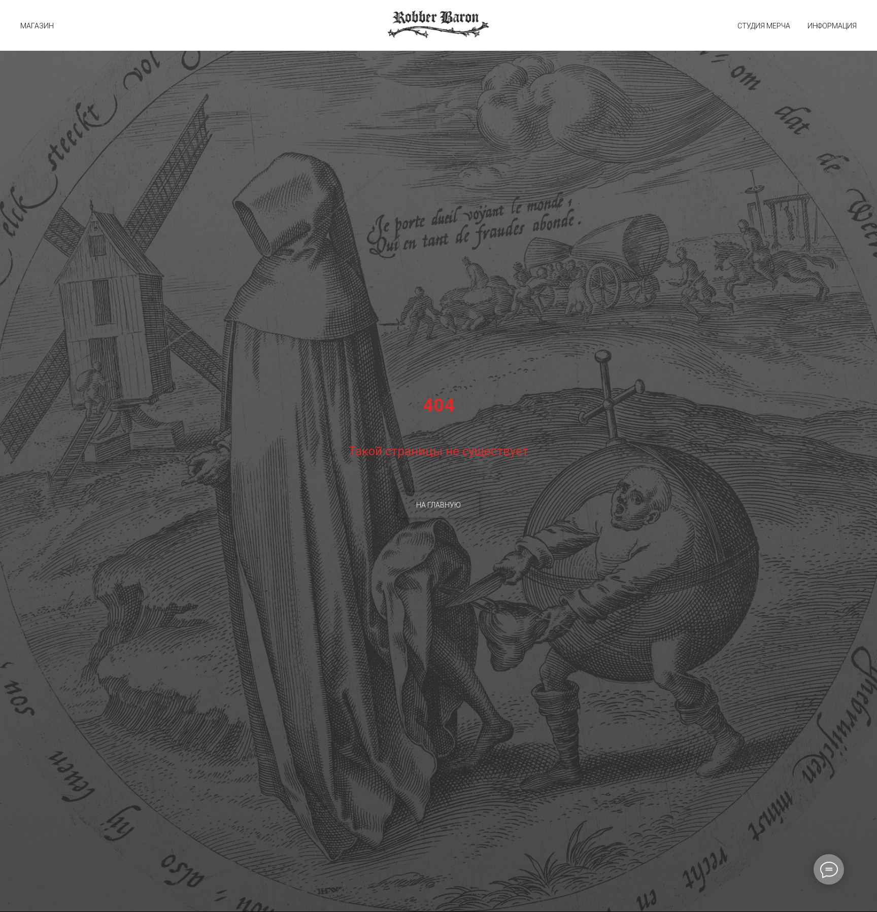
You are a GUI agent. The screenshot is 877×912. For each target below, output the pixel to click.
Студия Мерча (763, 26)
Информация (832, 26)
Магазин (37, 26)
